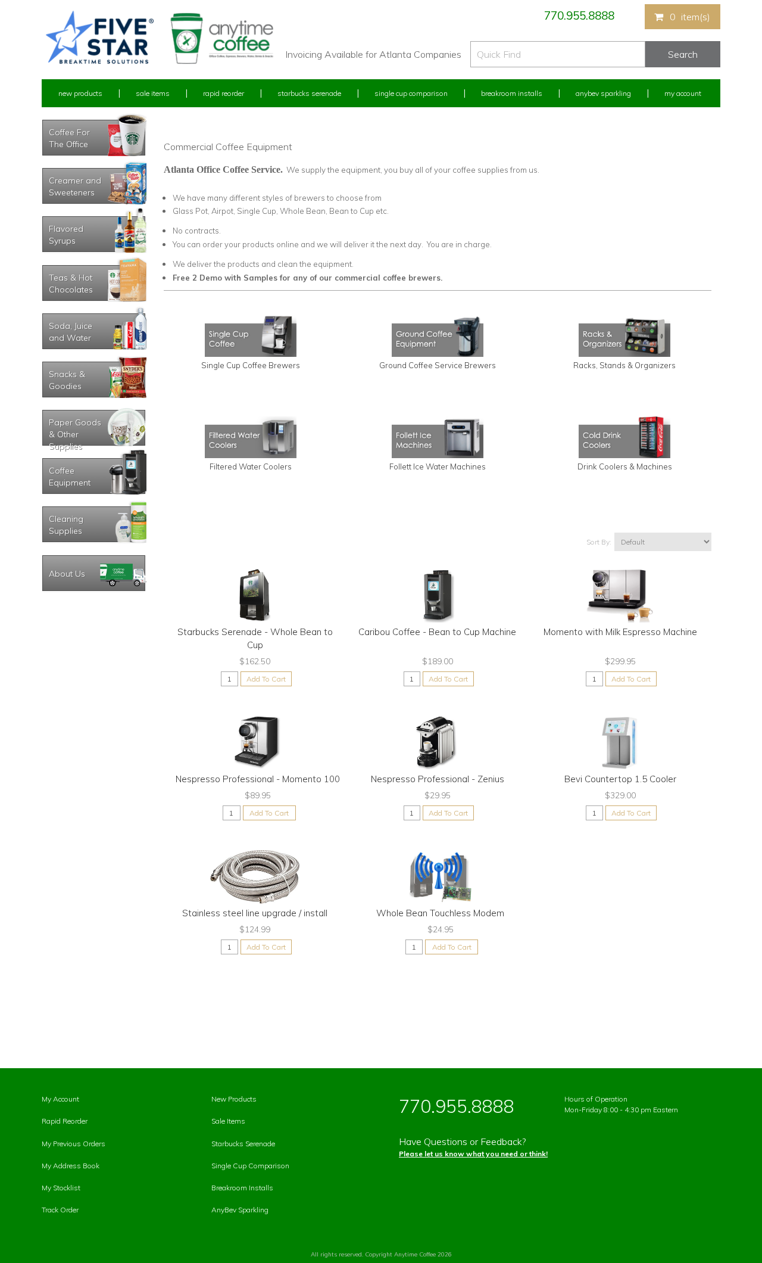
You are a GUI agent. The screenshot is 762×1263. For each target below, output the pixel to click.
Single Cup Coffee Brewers (250, 365)
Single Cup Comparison (411, 93)
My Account (682, 93)
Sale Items (153, 93)
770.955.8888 (579, 15)
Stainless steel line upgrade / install (254, 913)
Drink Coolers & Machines (624, 466)
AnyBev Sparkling (239, 1209)
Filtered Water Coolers (251, 466)
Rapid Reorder (223, 93)
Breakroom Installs (511, 93)
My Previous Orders (73, 1143)
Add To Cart (266, 678)
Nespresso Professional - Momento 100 (258, 779)
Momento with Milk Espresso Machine (620, 631)
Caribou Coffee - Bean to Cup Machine (437, 631)
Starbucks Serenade (309, 93)
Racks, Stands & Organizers (624, 365)
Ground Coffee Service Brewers (437, 365)
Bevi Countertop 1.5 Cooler (620, 779)
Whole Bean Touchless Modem (440, 913)
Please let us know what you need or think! (473, 1153)
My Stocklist (61, 1187)
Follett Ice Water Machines (437, 466)
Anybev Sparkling (603, 93)
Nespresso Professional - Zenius (437, 779)
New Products (80, 93)
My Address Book (70, 1165)
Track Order (60, 1209)
